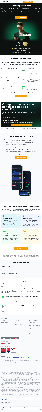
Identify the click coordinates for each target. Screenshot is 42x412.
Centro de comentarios (19, 326)
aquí (26, 409)
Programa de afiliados (5, 322)
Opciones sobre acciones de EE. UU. (9, 273)
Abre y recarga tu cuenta (21, 248)
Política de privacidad (33, 320)
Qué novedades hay (18, 324)
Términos (2, 128)
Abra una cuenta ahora (27, 1)
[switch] (37, 1)
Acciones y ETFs (4, 318)
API (15, 327)
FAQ (16, 322)
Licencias (30, 318)
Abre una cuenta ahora (21, 17)
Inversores (3, 320)
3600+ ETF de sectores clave (8, 270)
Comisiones (17, 320)
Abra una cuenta (21, 124)
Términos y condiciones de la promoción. (21, 250)
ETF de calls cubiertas (6, 266)
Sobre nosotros (18, 318)
